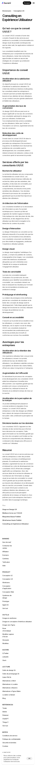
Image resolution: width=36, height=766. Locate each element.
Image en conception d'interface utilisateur (17, 622)
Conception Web (8, 592)
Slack (4, 660)
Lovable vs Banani (8, 695)
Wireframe (6, 582)
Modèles (5, 643)
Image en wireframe (9, 618)
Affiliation (5, 552)
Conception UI (7, 575)
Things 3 (5, 722)
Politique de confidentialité (11, 739)
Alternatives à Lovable (10, 684)
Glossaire (5, 640)
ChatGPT (5, 719)
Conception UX (19, 11)
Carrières (5, 559)
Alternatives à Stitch (9, 681)
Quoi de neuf (6, 542)
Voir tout (5, 608)
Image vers (6, 625)
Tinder (4, 708)
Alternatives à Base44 (10, 688)
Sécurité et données (9, 743)
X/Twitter (5, 653)
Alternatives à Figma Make (11, 691)
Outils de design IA (9, 670)
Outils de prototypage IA (10, 674)
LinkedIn (5, 657)
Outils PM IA (6, 677)
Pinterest (5, 715)
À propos (5, 555)
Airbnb (4, 712)
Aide (4, 566)
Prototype (5, 601)
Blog (4, 698)
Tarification (6, 562)
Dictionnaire (6, 11)
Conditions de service (9, 736)
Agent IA (5, 605)
